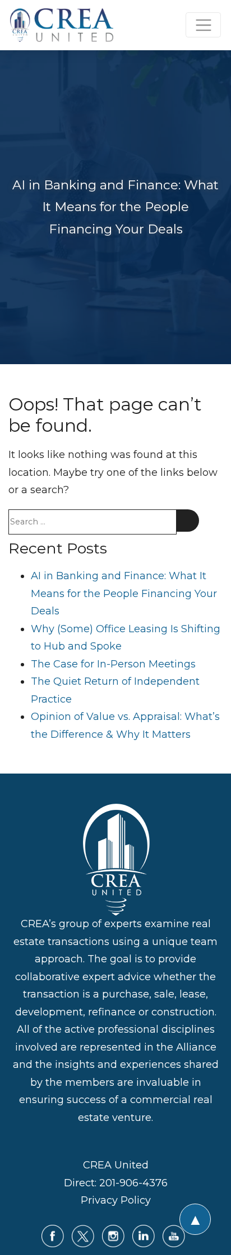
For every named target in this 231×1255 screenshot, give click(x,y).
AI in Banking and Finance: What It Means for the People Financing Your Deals (124, 593)
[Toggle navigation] (203, 24)
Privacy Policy (116, 1200)
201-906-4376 (133, 1183)
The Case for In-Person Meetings (113, 664)
